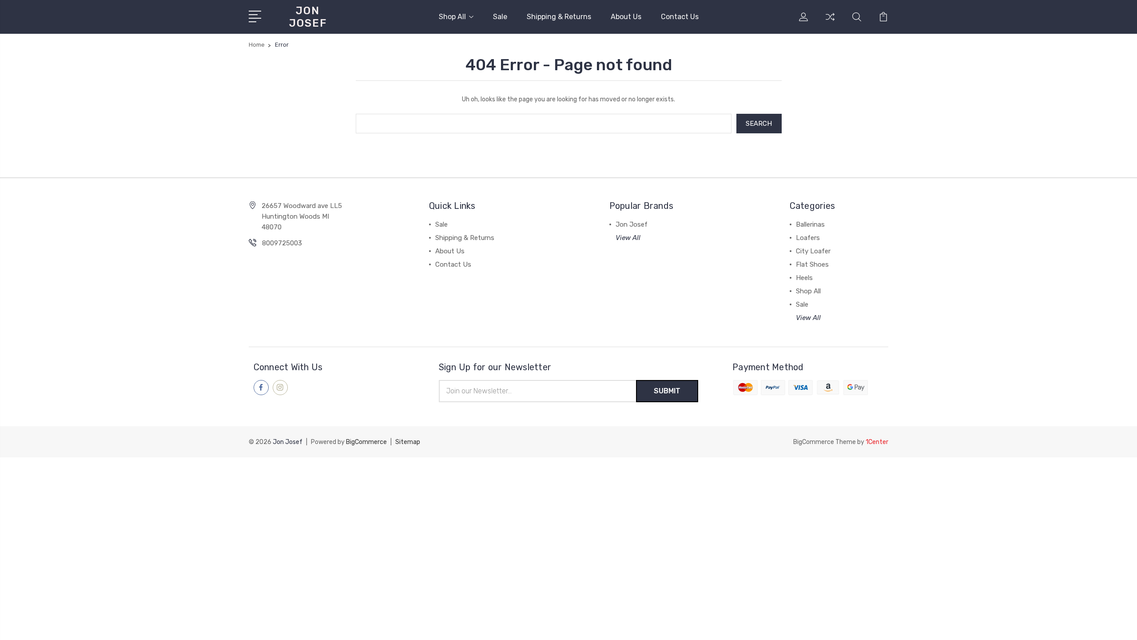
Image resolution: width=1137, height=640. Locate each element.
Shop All (452, 16)
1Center (877, 442)
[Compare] (830, 22)
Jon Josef (632, 224)
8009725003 (282, 243)
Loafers (808, 238)
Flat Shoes (812, 264)
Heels (804, 278)
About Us (626, 16)
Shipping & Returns (559, 16)
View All (628, 238)
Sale (500, 16)
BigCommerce (366, 442)
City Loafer (813, 251)
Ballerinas (810, 224)
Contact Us (680, 16)
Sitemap (407, 442)
